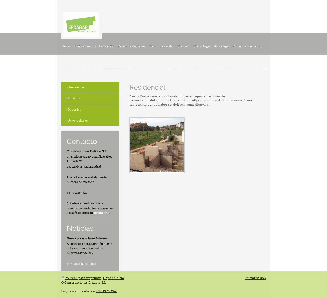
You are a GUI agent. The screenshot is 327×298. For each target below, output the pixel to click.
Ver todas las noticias (81, 263)
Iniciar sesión (255, 278)
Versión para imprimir (83, 278)
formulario (101, 212)
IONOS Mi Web (106, 291)
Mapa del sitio (113, 278)
